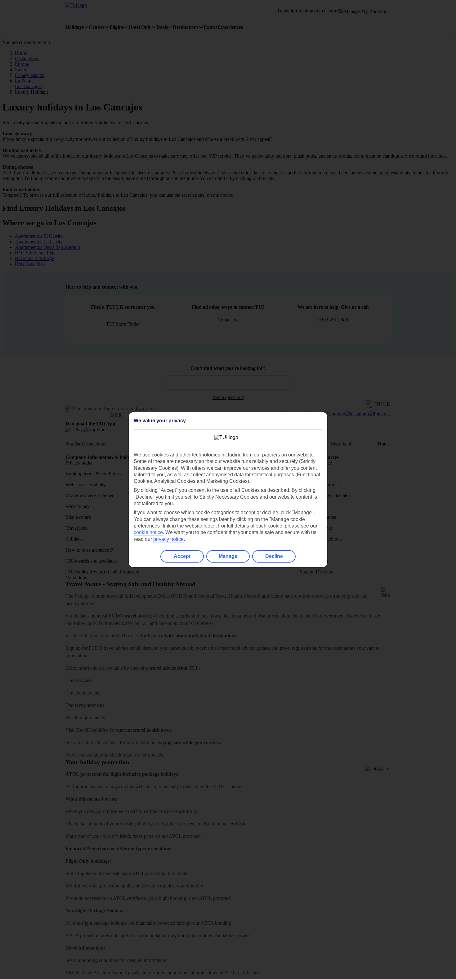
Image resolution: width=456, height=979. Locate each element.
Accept (182, 556)
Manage (228, 556)
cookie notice (148, 532)
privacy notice (168, 539)
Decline (274, 556)
